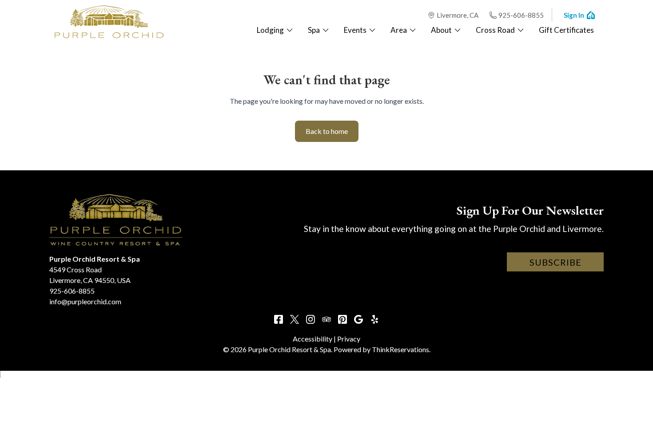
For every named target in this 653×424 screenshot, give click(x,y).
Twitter (294, 319)
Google (358, 319)
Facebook (278, 319)
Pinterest (342, 319)
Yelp (374, 319)
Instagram (310, 319)
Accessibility (312, 338)
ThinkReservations (400, 349)
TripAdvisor (326, 319)
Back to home (327, 131)
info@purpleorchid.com (85, 301)
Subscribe (555, 262)
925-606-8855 (521, 15)
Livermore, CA (457, 15)
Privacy (348, 338)
